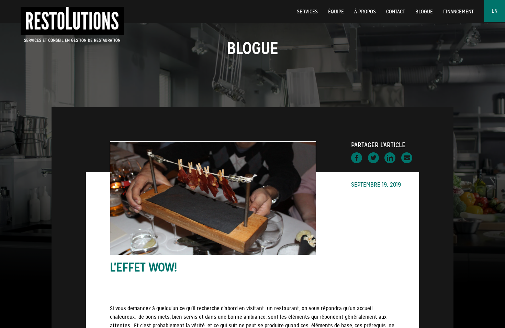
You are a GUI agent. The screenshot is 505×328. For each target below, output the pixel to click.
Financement (458, 11)
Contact (395, 11)
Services (307, 11)
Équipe (336, 11)
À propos (365, 11)
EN (494, 11)
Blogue (424, 11)
